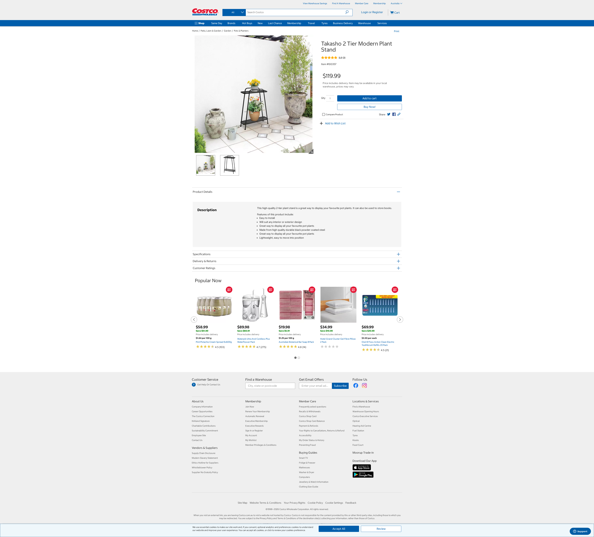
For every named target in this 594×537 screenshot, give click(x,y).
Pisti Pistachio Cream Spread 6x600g (214, 342)
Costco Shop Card (307, 416)
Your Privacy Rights (294, 502)
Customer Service (205, 379)
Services (382, 23)
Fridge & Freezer (307, 462)
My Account (251, 435)
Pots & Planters (241, 30)
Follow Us (360, 379)
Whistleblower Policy (202, 467)
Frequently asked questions (312, 406)
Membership (294, 23)
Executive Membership (256, 421)
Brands (231, 23)
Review (381, 529)
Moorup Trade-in (363, 452)
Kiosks (356, 440)
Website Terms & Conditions (265, 502)
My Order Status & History (311, 440)
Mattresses (304, 467)
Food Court (358, 445)
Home (195, 30)
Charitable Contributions (204, 425)
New (260, 23)
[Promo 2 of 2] (298, 358)
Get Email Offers (311, 379)
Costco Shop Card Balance (312, 421)
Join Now (249, 406)
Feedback (350, 502)
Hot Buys (247, 23)
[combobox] (234, 12)
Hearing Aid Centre (362, 425)
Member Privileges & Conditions (260, 445)
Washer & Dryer (306, 472)
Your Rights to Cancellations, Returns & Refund (321, 430)
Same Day (216, 23)
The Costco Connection (203, 416)
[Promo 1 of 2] (295, 358)
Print (396, 31)
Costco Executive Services (365, 416)
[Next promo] (400, 319)
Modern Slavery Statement (205, 458)
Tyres (324, 23)
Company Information (202, 406)
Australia (395, 3)
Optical (356, 421)
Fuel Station (358, 430)
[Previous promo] (194, 319)
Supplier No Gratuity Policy (205, 472)
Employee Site (199, 435)
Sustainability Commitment (205, 430)
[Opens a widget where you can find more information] (580, 531)
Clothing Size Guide (308, 486)
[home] (205, 12)
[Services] (387, 23)
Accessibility (305, 435)
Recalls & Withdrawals (310, 411)
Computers (304, 477)
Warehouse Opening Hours (366, 411)
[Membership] (301, 23)
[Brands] (236, 23)
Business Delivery (343, 23)
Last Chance (275, 23)
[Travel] (315, 23)
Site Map (242, 502)
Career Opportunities (202, 411)
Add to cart (369, 98)
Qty (323, 97)
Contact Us (197, 440)
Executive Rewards (254, 425)
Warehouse (364, 23)
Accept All (338, 529)
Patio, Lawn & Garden (211, 30)
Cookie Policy (315, 502)
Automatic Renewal (254, 416)
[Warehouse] (371, 23)
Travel (311, 23)
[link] (389, 114)
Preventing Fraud (307, 445)
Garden (227, 30)
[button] (348, 12)
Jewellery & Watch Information (313, 481)
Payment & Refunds (308, 425)
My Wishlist (250, 440)
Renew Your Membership (257, 411)
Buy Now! (369, 107)
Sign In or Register (254, 430)
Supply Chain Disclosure (203, 453)
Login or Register (372, 12)
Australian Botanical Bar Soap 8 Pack (296, 342)
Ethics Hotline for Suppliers (205, 462)
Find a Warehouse (258, 379)
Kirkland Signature (201, 421)
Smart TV (303, 458)
